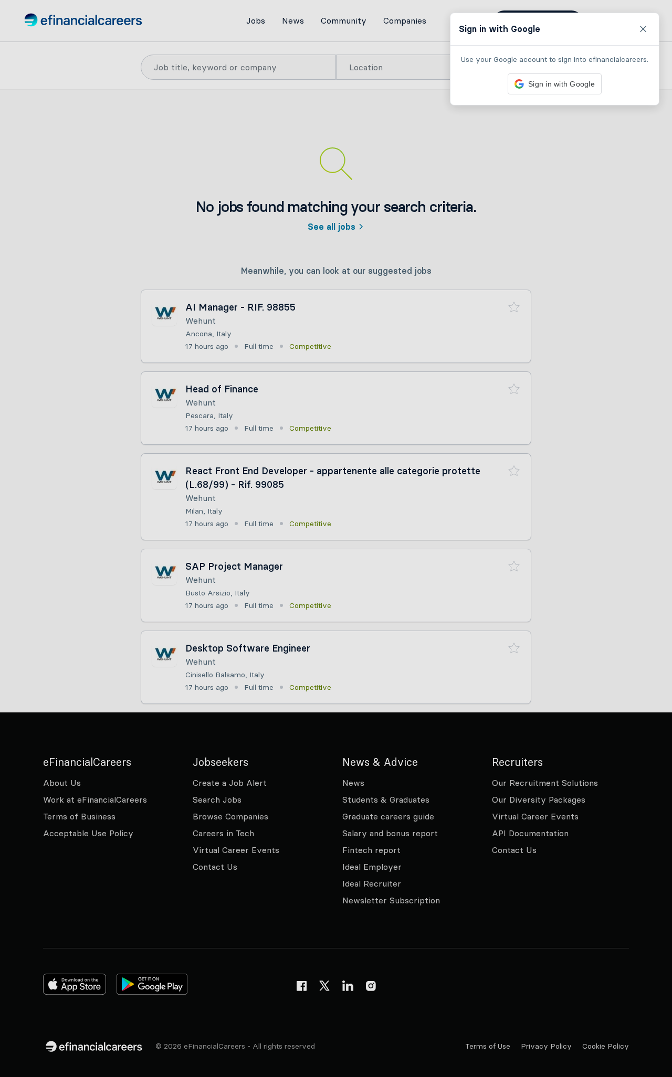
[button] (336, 538)
